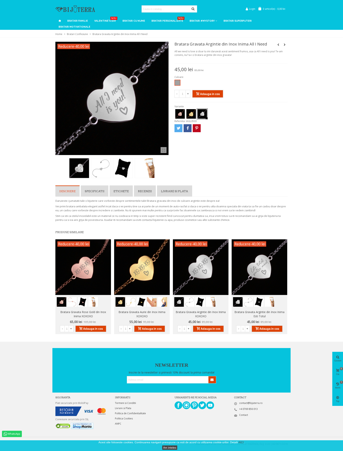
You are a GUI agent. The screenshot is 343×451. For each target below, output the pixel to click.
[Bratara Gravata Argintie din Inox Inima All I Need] (164, 150)
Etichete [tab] (121, 191)
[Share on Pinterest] (197, 128)
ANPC (118, 423)
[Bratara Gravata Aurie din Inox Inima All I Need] (278, 45)
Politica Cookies (124, 418)
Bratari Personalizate (167, 20)
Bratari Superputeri (238, 20)
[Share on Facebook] (188, 128)
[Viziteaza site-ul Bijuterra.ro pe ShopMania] (82, 425)
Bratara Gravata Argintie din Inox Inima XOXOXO (201, 314)
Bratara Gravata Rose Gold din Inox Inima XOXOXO (83, 314)
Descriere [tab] (67, 191)
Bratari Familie (77, 20)
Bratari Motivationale (74, 26)
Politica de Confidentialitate (130, 413)
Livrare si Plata (123, 408)
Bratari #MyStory (202, 20)
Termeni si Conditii (125, 403)
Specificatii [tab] (94, 191)
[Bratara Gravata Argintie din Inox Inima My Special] (285, 45)
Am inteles (169, 447)
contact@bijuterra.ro (251, 403)
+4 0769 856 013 (248, 409)
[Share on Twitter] (178, 128)
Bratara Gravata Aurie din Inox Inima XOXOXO (142, 314)
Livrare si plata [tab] (174, 191)
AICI (241, 442)
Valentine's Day (105, 20)
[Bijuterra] (75, 8)
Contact (243, 415)
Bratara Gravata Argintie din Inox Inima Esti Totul (259, 314)
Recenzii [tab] (145, 191)
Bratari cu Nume (133, 20)
